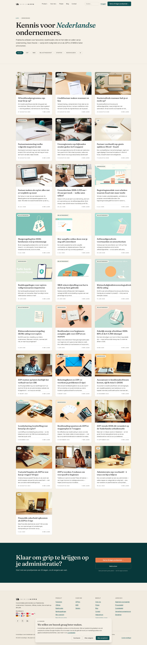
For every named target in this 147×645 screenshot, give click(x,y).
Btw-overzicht (60, 614)
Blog (67, 4)
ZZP (27, 52)
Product (45, 4)
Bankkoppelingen (61, 611)
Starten (59, 52)
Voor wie (53, 4)
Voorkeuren (76, 638)
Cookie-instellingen (126, 637)
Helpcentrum (99, 614)
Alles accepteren (102, 638)
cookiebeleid (71, 632)
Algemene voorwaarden (122, 602)
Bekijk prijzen (113, 566)
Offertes (58, 605)
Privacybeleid (119, 605)
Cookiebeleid (119, 608)
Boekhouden (71, 52)
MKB (34, 52)
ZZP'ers (78, 602)
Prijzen (61, 4)
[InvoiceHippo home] (25, 4)
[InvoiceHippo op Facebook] (18, 621)
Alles (20, 52)
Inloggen (103, 4)
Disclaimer (118, 614)
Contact (74, 4)
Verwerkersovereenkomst (123, 611)
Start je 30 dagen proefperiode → (119, 4)
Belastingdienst (46, 52)
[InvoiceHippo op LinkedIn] (27, 621)
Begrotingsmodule (61, 618)
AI (80, 52)
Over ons (98, 602)
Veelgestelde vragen (101, 618)
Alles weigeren (88, 638)
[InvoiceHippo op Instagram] (22, 621)
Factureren (59, 602)
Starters (78, 608)
